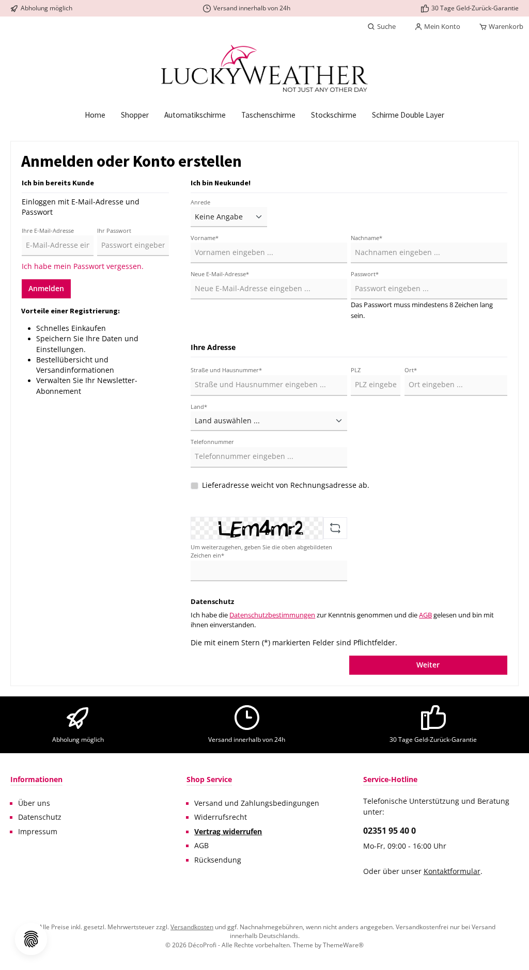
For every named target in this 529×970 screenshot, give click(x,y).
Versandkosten (191, 927)
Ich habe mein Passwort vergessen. (83, 266)
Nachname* (366, 238)
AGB (425, 615)
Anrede (200, 202)
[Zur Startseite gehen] (264, 68)
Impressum (37, 831)
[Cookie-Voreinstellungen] (30, 939)
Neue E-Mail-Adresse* (220, 274)
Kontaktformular (452, 871)
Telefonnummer (212, 442)
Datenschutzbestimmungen (272, 615)
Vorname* (205, 238)
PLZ (356, 370)
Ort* (410, 370)
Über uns (34, 803)
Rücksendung (217, 860)
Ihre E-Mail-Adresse (48, 230)
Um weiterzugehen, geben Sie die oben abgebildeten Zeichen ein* (261, 551)
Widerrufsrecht (220, 817)
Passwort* (365, 274)
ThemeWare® (343, 945)
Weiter (428, 665)
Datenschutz (39, 817)
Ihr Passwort (114, 230)
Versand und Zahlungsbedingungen (256, 803)
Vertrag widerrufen (228, 831)
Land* (199, 406)
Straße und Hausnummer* (226, 370)
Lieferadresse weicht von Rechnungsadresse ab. (285, 485)
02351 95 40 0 (389, 830)
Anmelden (46, 288)
